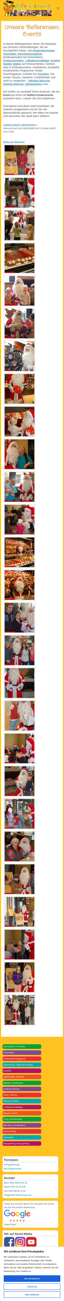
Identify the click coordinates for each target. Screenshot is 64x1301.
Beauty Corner (10, 1113)
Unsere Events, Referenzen (19, 125)
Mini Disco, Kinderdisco (14, 1125)
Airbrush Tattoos (11, 1101)
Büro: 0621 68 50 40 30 (15, 1183)
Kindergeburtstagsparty (14, 1058)
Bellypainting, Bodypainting (16, 1143)
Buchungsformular (13, 1168)
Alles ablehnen (32, 1294)
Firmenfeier (8, 1052)
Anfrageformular (12, 1164)
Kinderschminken (11, 1089)
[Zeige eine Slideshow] (13, 142)
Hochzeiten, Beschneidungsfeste (22, 53)
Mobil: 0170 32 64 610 (15, 1187)
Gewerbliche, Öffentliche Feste (18, 1065)
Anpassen (32, 1286)
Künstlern (43, 74)
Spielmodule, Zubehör (13, 1077)
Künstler (7, 1071)
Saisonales (8, 1137)
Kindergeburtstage (43, 50)
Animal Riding (9, 1131)
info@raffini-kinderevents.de (17, 1195)
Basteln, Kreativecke (13, 1083)
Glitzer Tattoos (10, 1095)
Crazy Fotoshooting (12, 1119)
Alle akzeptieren (32, 1278)
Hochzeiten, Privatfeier (14, 1046)
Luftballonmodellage (13, 1107)
